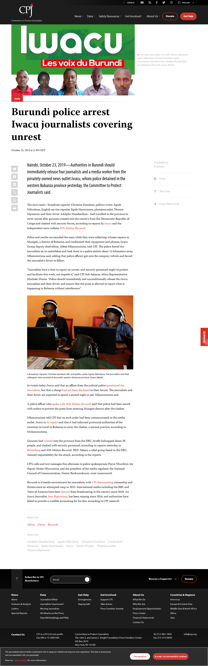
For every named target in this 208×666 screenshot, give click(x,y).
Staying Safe (84, 604)
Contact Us (138, 622)
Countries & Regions (182, 594)
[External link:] (59, 228)
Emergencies (84, 599)
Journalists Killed (48, 599)
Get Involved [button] (133, 16)
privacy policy (20, 660)
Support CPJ (106, 599)
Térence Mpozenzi (38, 550)
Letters (15, 608)
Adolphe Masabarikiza (40, 541)
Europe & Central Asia (181, 604)
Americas (175, 599)
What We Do (139, 599)
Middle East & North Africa (183, 608)
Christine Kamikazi (93, 541)
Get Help (188, 16)
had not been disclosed (76, 390)
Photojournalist (106, 546)
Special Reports (19, 613)
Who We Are (139, 604)
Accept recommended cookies (170, 656)
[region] (104, 656)
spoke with (71, 404)
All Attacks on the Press (52, 613)
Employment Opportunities (147, 608)
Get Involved (108, 594)
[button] (193, 2)
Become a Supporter (160, 578)
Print (162, 179)
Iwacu (69, 546)
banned (65, 492)
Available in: (161, 162)
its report (52, 422)
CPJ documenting (102, 482)
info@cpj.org (190, 634)
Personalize (140, 656)
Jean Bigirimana (57, 496)
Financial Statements (143, 617)
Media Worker (85, 546)
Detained (32, 546)
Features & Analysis (21, 604)
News (14, 594)
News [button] (78, 16)
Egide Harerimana (52, 546)
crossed (48, 441)
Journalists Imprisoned (51, 604)
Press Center (139, 613)
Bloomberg (33, 450)
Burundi (53, 524)
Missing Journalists (49, 608)
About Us (138, 594)
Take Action (106, 604)
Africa (31, 524)
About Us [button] (152, 16)
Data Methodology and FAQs (54, 617)
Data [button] (90, 16)
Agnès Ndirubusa (68, 541)
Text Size (164, 191)
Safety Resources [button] (109, 16)
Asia (172, 617)
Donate (170, 16)
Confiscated (115, 541)
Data (43, 594)
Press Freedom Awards (112, 608)
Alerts (17, 98)
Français (159, 166)
